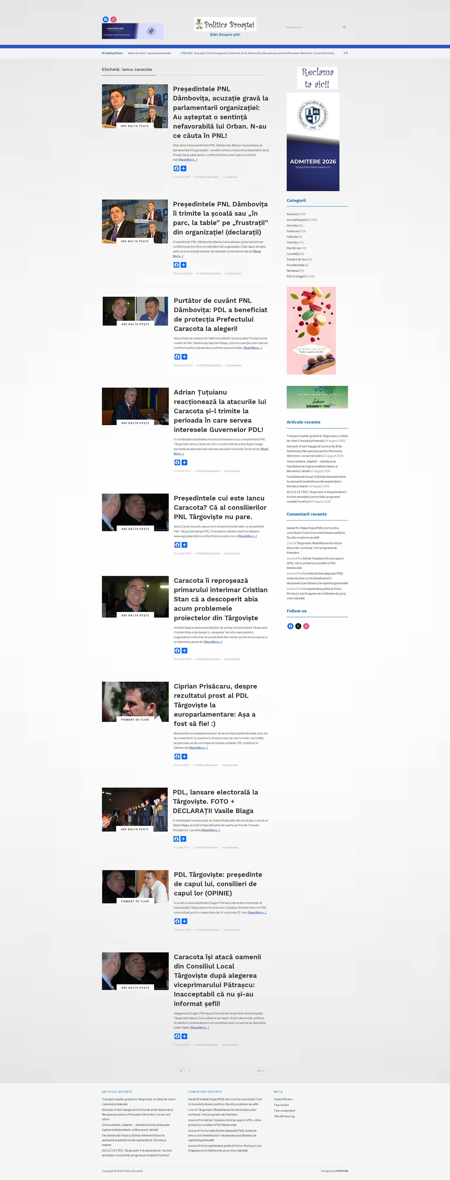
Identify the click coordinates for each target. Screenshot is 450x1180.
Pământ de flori (135, 719)
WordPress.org (284, 1116)
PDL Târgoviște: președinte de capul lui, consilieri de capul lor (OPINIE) (218, 884)
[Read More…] (188, 159)
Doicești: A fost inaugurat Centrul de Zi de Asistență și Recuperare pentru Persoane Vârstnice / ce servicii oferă (221, 53)
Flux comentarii (284, 1110)
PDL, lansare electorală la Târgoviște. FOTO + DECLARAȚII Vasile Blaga (215, 801)
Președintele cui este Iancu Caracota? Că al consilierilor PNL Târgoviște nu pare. (220, 507)
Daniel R (292, 528)
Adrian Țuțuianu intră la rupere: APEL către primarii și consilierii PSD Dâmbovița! (315, 563)
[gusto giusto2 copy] (311, 331)
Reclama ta (294, 27)
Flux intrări (281, 1105)
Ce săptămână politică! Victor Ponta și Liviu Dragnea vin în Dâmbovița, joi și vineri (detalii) (316, 593)
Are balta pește (135, 126)
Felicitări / (293, 242)
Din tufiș (292, 225)
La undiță (293, 254)
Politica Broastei (208, 176)
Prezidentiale (296, 265)
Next (261, 1070)
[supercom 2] (317, 397)
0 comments (233, 273)
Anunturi (293, 214)
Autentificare (283, 1099)
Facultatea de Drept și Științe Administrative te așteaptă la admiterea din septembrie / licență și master (316, 481)
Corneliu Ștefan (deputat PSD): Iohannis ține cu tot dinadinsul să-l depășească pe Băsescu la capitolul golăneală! (317, 578)
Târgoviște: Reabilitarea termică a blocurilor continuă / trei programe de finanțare (314, 548)
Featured (293, 231)
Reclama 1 (293, 270)
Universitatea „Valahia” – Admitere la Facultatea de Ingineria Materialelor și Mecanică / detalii (312, 466)
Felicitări (292, 237)
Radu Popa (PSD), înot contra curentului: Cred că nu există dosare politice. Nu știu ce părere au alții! (316, 532)
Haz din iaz (294, 248)
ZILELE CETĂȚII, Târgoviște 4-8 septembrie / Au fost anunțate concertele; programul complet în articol (317, 496)
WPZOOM (342, 1170)
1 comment (230, 176)
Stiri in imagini (296, 276)
